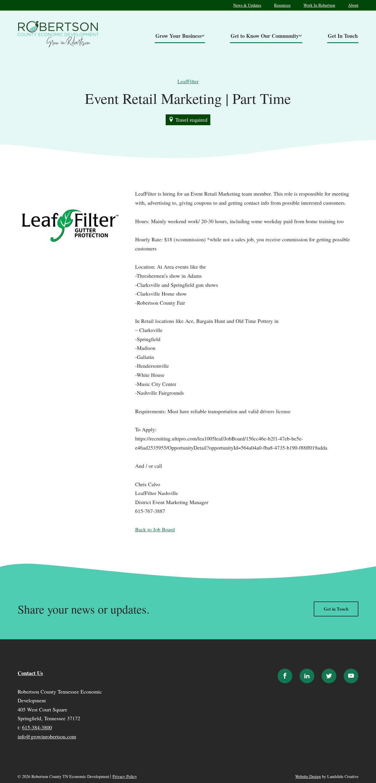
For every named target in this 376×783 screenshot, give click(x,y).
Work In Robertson (319, 5)
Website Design (308, 776)
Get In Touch (343, 36)
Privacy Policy (125, 776)
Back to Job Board (155, 529)
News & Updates (247, 5)
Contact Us (30, 673)
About (353, 5)
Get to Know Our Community (265, 36)
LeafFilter (188, 81)
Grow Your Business (178, 36)
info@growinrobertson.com (47, 736)
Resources (282, 5)
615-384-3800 (37, 727)
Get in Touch (336, 609)
